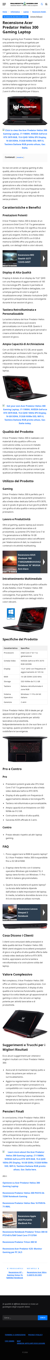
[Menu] (4, 4)
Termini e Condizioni (15, 1335)
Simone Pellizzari (36, 17)
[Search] (46, 4)
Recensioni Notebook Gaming (15, 17)
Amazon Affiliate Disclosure (31, 1343)
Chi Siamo (9, 1341)
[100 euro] (24, 4)
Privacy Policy (35, 1335)
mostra (20, 157)
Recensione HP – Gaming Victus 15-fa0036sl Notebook (14, 1275)
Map (19, 1341)
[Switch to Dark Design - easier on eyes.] (42, 4)
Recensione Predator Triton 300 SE (20, 1242)
